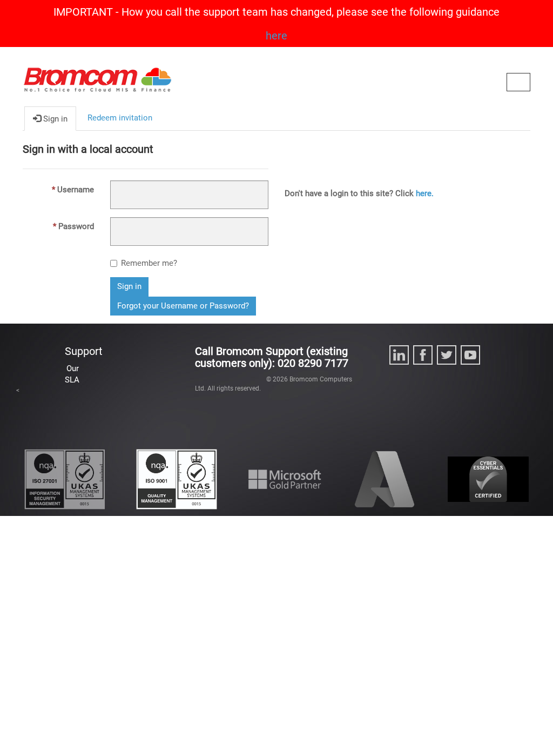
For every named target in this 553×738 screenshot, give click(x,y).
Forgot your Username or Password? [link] (183, 306)
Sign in (129, 286)
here (276, 35)
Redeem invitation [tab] (119, 118)
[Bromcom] (97, 85)
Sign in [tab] (54, 119)
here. (425, 193)
